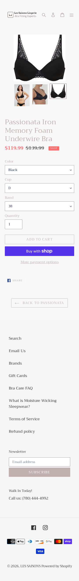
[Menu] (71, 15)
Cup (8, 179)
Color (9, 161)
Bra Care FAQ (21, 388)
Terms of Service (24, 418)
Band (9, 197)
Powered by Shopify (56, 566)
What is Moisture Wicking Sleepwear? (32, 403)
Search (15, 338)
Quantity (12, 215)
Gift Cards (18, 375)
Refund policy (22, 431)
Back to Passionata (42, 303)
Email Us (17, 350)
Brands (15, 363)
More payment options (40, 262)
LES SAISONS (30, 566)
